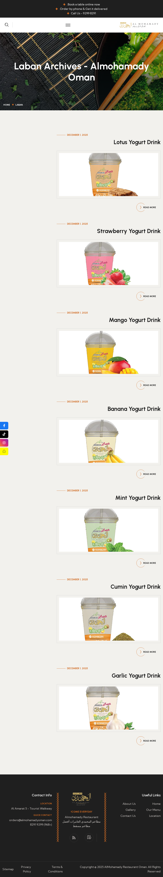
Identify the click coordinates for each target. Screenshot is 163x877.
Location (155, 816)
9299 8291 (89, 13)
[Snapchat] (4, 451)
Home (6, 105)
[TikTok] (4, 434)
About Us (129, 804)
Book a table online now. (83, 4)
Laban (19, 105)
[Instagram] (4, 443)
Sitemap (8, 869)
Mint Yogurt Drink (138, 497)
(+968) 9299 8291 (41, 824)
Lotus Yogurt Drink (137, 142)
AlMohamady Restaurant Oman (125, 867)
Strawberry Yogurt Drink (129, 231)
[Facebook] (4, 425)
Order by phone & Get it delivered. (83, 9)
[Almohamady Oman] (139, 25)
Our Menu (153, 810)
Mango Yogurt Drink (135, 320)
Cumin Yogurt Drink (136, 586)
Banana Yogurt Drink (134, 408)
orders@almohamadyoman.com (30, 820)
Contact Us (128, 816)
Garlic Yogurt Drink (136, 675)
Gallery (131, 810)
